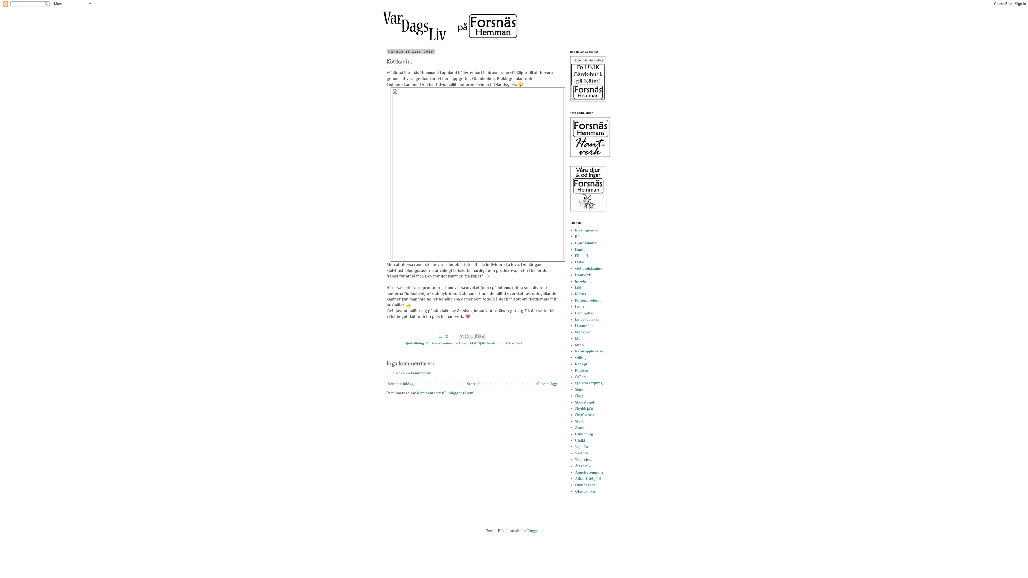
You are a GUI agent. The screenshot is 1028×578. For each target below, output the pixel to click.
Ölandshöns (585, 491)
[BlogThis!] (466, 336)
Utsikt (580, 440)
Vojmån (581, 446)
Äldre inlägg (546, 384)
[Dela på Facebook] (476, 336)
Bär (578, 236)
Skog (579, 396)
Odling (581, 357)
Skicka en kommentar (412, 373)
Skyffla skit (584, 415)
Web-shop (583, 459)
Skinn (509, 343)
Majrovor (583, 332)
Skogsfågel (584, 402)
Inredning (583, 281)
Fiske (579, 262)
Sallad (580, 377)
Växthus (582, 453)
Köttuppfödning (588, 300)
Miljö (579, 345)
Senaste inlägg (401, 384)
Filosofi (581, 255)
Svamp (581, 427)
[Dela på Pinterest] (482, 336)
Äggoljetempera (589, 472)
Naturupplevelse (589, 351)
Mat (473, 343)
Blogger (534, 530)
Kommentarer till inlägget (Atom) (445, 393)
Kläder (581, 294)
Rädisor (581, 370)
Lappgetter (584, 313)
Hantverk (583, 275)
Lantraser (460, 343)
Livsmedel (584, 326)
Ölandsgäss (585, 485)
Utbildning (584, 434)
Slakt (520, 343)
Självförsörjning (491, 343)
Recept (581, 364)
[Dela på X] (471, 336)
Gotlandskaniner (439, 343)
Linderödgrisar (588, 319)
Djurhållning (414, 343)
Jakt (578, 287)
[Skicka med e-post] (461, 336)
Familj (580, 249)
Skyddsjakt (584, 408)
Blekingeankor (587, 230)
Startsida (475, 384)
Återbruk (582, 466)
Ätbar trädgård (588, 478)
